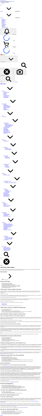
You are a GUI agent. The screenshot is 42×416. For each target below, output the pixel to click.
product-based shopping (10, 366)
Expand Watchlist (17, 11)
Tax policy (20, 407)
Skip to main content (3, 0)
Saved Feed (3, 23)
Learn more (3, 353)
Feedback (1, 415)
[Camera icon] (19, 72)
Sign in (3, 1)
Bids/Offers (3, 20)
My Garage (3, 25)
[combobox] (9, 68)
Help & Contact (12, 1)
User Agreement (25, 407)
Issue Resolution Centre (5, 27)
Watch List (3, 21)
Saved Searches (4, 24)
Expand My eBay (17, 17)
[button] (7, 79)
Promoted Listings (4, 303)
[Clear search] (6, 72)
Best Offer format (4, 304)
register (6, 1)
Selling (3, 22)
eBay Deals (8, 1)
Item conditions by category (13, 381)
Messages (3, 26)
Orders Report (11, 403)
